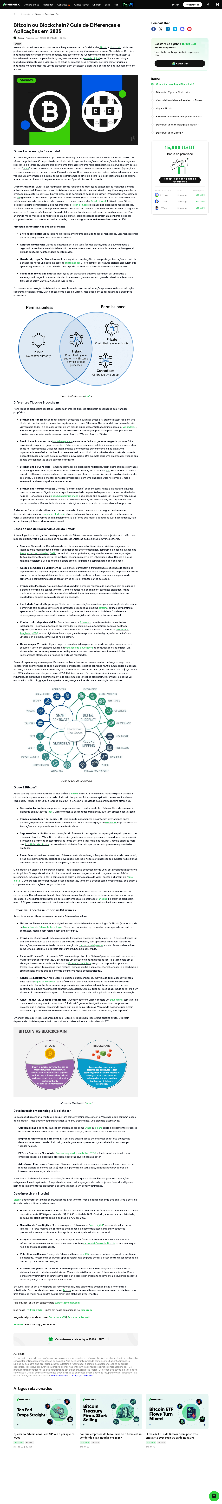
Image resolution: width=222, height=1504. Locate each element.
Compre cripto (31, 4)
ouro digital (96, 1225)
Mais (116, 4)
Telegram (86, 1309)
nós (108, 470)
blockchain (115, 47)
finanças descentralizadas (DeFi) (38, 553)
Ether (88, 1127)
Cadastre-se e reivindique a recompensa (180, 180)
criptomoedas (72, 262)
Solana (98, 1127)
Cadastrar (182, 63)
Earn (107, 4)
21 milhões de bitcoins (37, 844)
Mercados (48, 4)
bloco (26, 168)
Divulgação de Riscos (82, 1375)
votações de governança (79, 647)
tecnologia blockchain (53, 514)
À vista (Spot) (81, 4)
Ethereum (85, 622)
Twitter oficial (34, 1309)
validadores (129, 426)
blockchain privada (62, 441)
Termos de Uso (59, 1375)
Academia (25, 14)
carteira (103, 607)
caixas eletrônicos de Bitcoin (99, 1243)
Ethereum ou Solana (79, 963)
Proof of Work (98, 201)
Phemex (18, 1324)
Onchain (96, 4)
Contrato (62, 4)
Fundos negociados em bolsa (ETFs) (76, 1153)
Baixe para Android (78, 1317)
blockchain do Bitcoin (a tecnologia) (42, 927)
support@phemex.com (67, 1302)
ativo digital (116, 999)
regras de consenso (45, 981)
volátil (86, 1254)
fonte (88, 396)
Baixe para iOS (57, 1317)
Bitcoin (18, 44)
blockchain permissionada (64, 495)
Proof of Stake (80, 204)
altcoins (102, 898)
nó (18, 197)
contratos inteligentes (91, 945)
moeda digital (92, 58)
